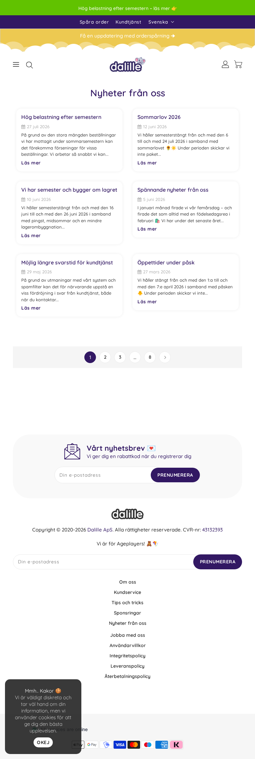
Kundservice (127, 592)
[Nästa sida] (165, 357)
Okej (43, 742)
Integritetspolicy (127, 656)
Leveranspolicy (127, 666)
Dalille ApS (100, 529)
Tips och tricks (127, 603)
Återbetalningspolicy (127, 676)
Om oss (127, 582)
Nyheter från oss (127, 623)
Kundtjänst (128, 22)
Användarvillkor (128, 645)
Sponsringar (127, 613)
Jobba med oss (127, 635)
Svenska (158, 22)
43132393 (212, 529)
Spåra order (94, 22)
